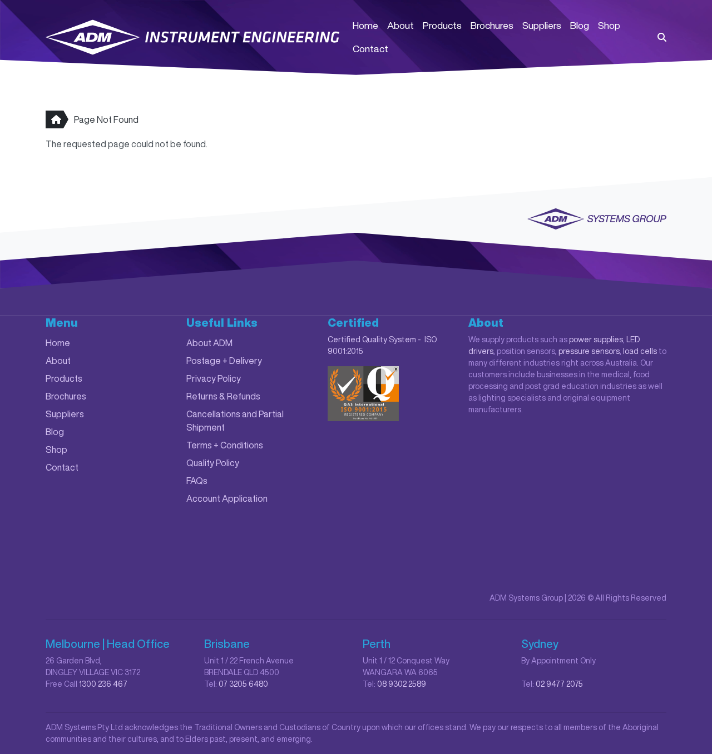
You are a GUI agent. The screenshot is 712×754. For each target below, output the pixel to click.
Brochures (492, 25)
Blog (579, 25)
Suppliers (541, 25)
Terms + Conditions (224, 445)
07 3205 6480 (243, 684)
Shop (609, 25)
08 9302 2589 (401, 684)
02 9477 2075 (559, 684)
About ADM (209, 342)
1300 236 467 (103, 684)
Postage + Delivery (224, 360)
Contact (370, 48)
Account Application (227, 498)
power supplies (596, 339)
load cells (640, 351)
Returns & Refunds (223, 396)
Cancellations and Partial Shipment (235, 421)
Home (365, 25)
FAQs (196, 480)
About (400, 25)
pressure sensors (589, 351)
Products (442, 25)
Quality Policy (212, 462)
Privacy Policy (213, 378)
